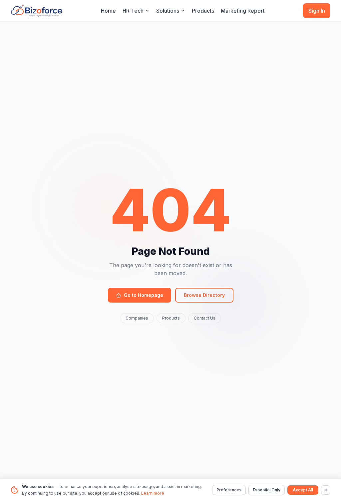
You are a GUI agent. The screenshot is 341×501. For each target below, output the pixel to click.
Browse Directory (204, 295)
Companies (137, 318)
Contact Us (204, 318)
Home (108, 10)
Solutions (167, 10)
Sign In (316, 10)
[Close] (325, 490)
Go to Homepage (143, 295)
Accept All (303, 489)
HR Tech (133, 10)
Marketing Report (242, 10)
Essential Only (266, 489)
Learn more (152, 493)
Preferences (228, 489)
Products (203, 10)
